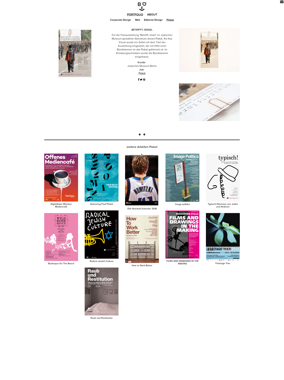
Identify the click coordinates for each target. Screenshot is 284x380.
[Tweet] (141, 79)
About (152, 14)
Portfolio (135, 14)
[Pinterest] (144, 79)
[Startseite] (142, 6)
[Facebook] (138, 79)
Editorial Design (153, 20)
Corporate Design (120, 20)
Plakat (170, 20)
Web (137, 20)
